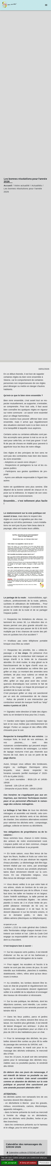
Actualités (37, 185)
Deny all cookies (28, 1163)
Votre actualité (22, 185)
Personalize (44, 1163)
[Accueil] (11, 5)
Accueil (8, 185)
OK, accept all (10, 1163)
